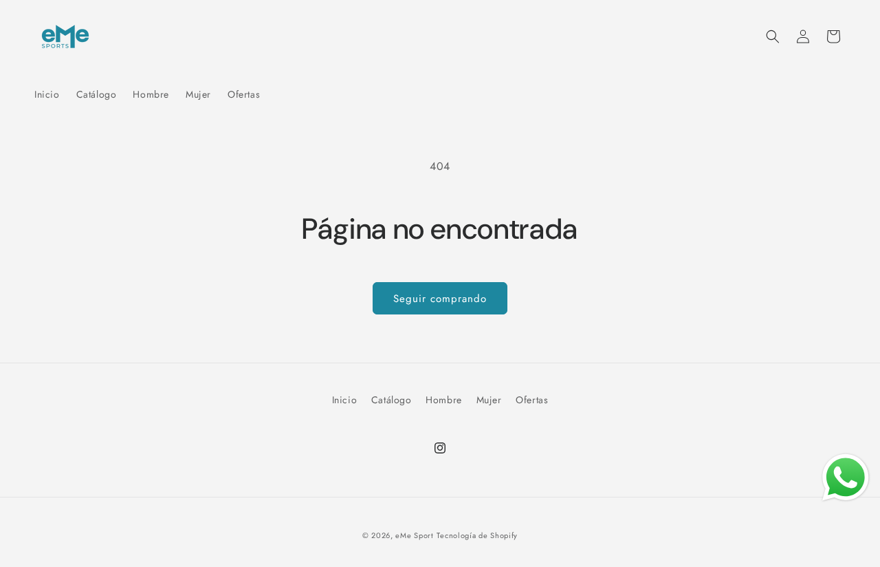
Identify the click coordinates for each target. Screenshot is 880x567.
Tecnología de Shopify (477, 535)
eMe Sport (414, 535)
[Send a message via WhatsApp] (845, 477)
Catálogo (391, 400)
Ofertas (532, 400)
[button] (773, 36)
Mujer (489, 400)
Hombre (444, 400)
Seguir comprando (440, 298)
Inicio (345, 400)
